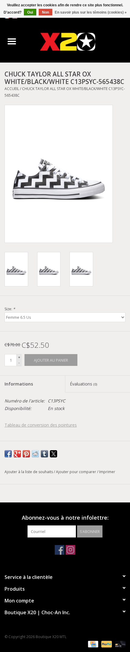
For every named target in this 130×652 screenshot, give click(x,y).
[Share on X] (53, 453)
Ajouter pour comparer (76, 471)
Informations (19, 384)
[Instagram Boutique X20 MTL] (70, 550)
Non (45, 12)
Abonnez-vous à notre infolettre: (65, 518)
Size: (10, 308)
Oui (30, 12)
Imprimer (107, 471)
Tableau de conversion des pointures (41, 425)
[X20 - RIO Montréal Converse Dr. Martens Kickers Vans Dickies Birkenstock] (76, 41)
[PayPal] (106, 643)
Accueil (12, 88)
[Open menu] (12, 41)
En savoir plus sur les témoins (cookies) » (91, 12)
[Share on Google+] (17, 453)
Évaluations (83, 384)
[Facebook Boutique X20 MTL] (59, 550)
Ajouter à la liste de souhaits (29, 471)
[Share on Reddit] (35, 453)
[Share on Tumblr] (44, 453)
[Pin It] (26, 453)
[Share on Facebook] (8, 453)
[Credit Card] (92, 643)
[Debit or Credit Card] (119, 643)
